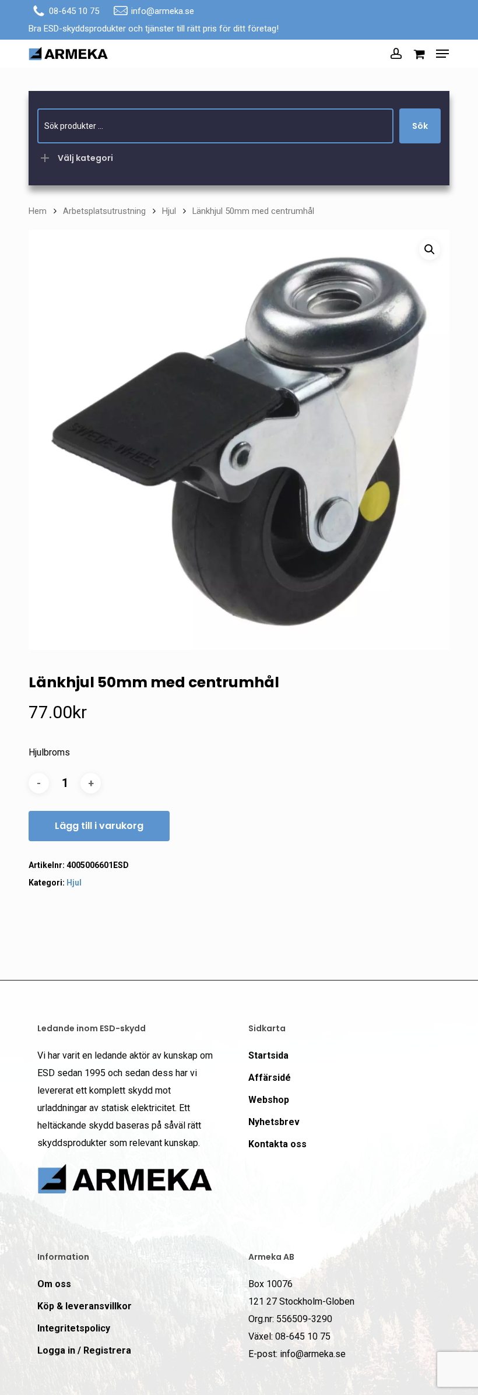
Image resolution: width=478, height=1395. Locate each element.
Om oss (54, 1283)
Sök (420, 126)
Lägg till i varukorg (99, 825)
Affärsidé (269, 1077)
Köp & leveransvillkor (84, 1306)
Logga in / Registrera (84, 1350)
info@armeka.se (162, 11)
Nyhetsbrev (274, 1121)
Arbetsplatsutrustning (104, 211)
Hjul (169, 211)
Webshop (268, 1099)
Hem (38, 211)
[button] (442, 53)
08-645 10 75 (74, 11)
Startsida (268, 1055)
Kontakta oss (277, 1144)
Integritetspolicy (73, 1328)
